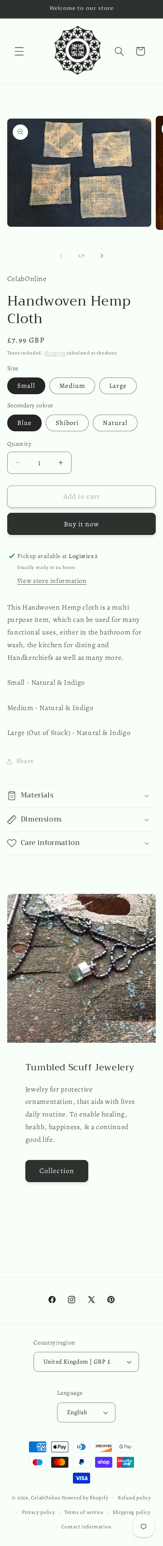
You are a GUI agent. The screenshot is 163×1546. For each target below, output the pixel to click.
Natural (115, 422)
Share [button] (25, 760)
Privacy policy (38, 1512)
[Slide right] (102, 256)
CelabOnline (46, 1497)
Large (118, 385)
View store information (51, 580)
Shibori (67, 422)
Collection (56, 1170)
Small (26, 385)
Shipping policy (131, 1512)
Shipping (55, 352)
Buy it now (82, 524)
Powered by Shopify (85, 1497)
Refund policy (134, 1497)
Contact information (86, 1526)
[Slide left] (61, 256)
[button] (19, 51)
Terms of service (84, 1512)
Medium (72, 385)
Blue (24, 422)
